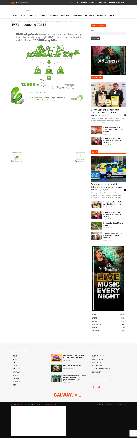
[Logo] (28, 10)
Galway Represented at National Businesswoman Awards (112, 140)
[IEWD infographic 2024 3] (48, 103)
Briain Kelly (94, 115)
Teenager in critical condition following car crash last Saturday (107, 185)
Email (92, 30)
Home (13, 21)
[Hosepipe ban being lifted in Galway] (96, 226)
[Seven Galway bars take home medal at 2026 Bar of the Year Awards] (108, 94)
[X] (77, 2)
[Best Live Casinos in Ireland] (56, 368)
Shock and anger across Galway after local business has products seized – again (74, 378)
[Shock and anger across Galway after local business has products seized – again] (56, 378)
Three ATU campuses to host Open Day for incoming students (113, 236)
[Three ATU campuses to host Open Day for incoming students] (96, 236)
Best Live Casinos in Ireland (72, 365)
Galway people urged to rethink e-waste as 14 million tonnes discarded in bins (40, 21)
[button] (123, 15)
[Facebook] (72, 2)
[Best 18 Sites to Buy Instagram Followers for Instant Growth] (56, 358)
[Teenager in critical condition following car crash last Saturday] (108, 169)
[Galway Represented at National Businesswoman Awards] (96, 141)
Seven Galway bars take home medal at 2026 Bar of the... (106, 111)
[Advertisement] (48, 127)
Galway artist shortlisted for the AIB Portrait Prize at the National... (113, 130)
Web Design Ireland (50, 404)
